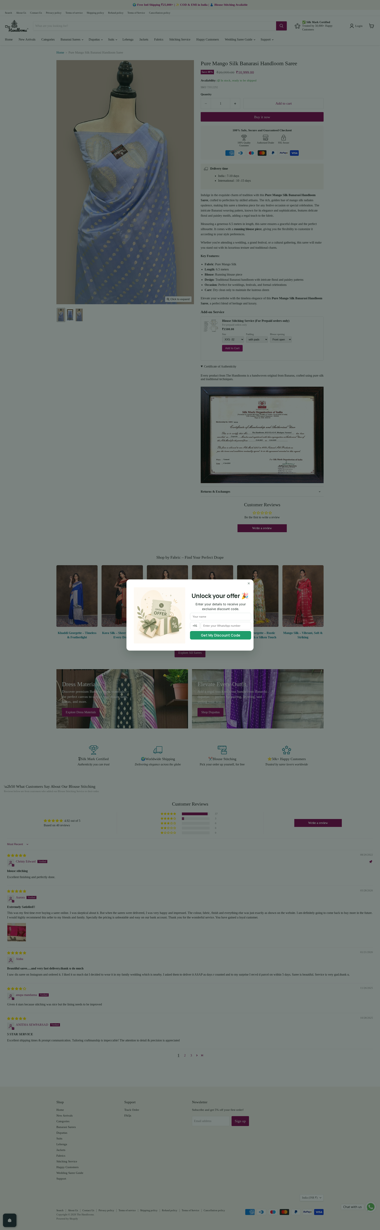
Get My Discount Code (220, 635)
